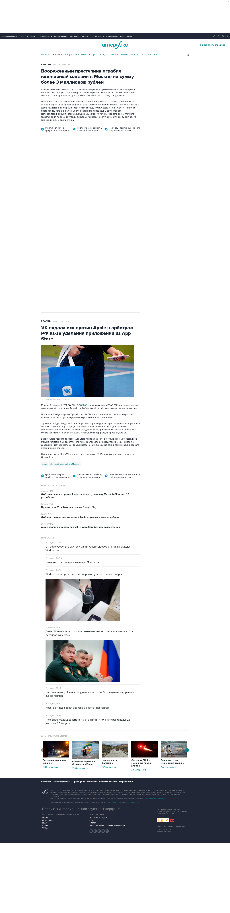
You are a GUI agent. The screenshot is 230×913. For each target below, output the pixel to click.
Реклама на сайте (108, 781)
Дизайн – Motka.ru (164, 832)
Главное (45, 54)
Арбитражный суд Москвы (67, 464)
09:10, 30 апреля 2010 (61, 65)
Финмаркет (74, 36)
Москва (114, 54)
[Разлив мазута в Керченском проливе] (174, 757)
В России (57, 54)
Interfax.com (44, 36)
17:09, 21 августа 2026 (61, 152)
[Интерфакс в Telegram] (95, 831)
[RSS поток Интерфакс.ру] (103, 831)
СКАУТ (45, 823)
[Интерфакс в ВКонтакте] (99, 831)
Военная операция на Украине (54, 761)
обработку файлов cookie (155, 798)
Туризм (85, 36)
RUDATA (92, 823)
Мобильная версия (10, 36)
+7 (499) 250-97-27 (132, 802)
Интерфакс (115, 45)
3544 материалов (80, 768)
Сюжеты (146, 54)
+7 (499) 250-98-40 (114, 802)
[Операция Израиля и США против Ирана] (85, 758)
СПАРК (45, 818)
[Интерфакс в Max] (107, 831)
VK (51, 464)
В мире (68, 54)
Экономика (80, 54)
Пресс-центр (79, 781)
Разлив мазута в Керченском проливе (172, 761)
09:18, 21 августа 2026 (61, 321)
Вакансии (92, 781)
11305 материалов (51, 767)
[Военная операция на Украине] (56, 757)
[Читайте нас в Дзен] (91, 831)
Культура (103, 54)
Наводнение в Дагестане (109, 761)
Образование (112, 36)
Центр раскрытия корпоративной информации (107, 825)
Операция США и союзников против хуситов (141, 763)
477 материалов (168, 767)
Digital (124, 54)
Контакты (46, 781)
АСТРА (45, 828)
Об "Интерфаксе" (28, 36)
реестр (133, 171)
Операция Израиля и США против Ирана (83, 763)
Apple (44, 464)
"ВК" (84, 405)
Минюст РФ (60, 221)
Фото (156, 54)
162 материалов (109, 767)
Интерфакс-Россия (59, 36)
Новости (135, 54)
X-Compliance (47, 820)
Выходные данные (164, 829)
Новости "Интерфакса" (98, 818)
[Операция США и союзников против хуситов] (144, 757)
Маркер (45, 825)
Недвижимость (97, 36)
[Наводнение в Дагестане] (115, 757)
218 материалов (138, 770)
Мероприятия (126, 36)
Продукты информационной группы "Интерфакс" (81, 809)
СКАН (91, 820)
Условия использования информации (171, 827)
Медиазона (47, 221)
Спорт (92, 54)
